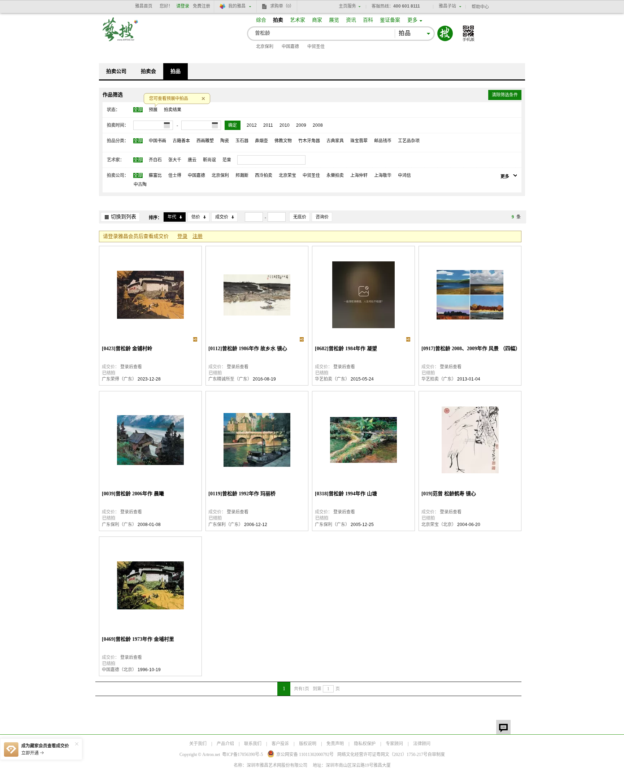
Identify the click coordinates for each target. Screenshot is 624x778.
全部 (138, 109)
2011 (268, 125)
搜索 (445, 33)
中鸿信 (404, 175)
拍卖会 (148, 71)
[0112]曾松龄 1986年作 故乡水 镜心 (247, 348)
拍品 (175, 71)
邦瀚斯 (241, 175)
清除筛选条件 (505, 94)
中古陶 (140, 184)
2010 (285, 125)
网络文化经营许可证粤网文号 (382, 754)
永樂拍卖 (335, 175)
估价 (195, 217)
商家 (317, 20)
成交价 (221, 217)
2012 (252, 125)
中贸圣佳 (316, 46)
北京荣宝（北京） (438, 524)
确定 (232, 125)
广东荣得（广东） (119, 379)
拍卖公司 (116, 71)
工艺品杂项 (409, 140)
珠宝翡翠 (359, 140)
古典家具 (335, 140)
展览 (334, 20)
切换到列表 (123, 217)
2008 (318, 125)
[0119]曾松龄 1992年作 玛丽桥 (242, 493)
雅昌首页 (143, 6)
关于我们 (198, 743)
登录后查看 (131, 366)
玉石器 (241, 140)
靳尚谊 (209, 159)
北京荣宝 (287, 175)
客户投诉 (280, 743)
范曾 (226, 159)
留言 (503, 727)
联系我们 (252, 743)
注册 (197, 236)
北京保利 (264, 46)
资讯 (351, 20)
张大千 (174, 159)
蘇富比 (155, 175)
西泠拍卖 (263, 175)
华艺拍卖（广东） (332, 379)
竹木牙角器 (309, 140)
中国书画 (157, 140)
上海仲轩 (359, 175)
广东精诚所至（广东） (230, 379)
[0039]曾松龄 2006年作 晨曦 (133, 493)
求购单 (282, 6)
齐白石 (155, 159)
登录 (182, 236)
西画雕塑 (205, 140)
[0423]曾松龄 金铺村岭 (127, 348)
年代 (172, 217)
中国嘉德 (290, 46)
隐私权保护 (365, 743)
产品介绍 (225, 743)
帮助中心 (480, 6)
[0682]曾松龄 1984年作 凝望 (346, 348)
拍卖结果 (172, 109)
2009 (301, 125)
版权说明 (307, 743)
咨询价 (322, 217)
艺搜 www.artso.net (121, 33)
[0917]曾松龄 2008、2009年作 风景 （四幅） (470, 348)
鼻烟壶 (261, 140)
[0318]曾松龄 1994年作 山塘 (346, 493)
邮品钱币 (382, 140)
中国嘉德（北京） (119, 669)
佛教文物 (283, 140)
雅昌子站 (447, 6)
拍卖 (278, 20)
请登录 (182, 6)
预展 (153, 109)
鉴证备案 (390, 20)
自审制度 (436, 754)
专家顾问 (394, 743)
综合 (261, 20)
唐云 (192, 159)
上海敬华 (382, 175)
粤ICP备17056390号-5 (242, 754)
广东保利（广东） (119, 524)
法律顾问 (421, 743)
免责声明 (335, 743)
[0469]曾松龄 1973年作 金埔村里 (138, 639)
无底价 (299, 217)
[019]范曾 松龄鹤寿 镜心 (448, 493)
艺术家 (297, 20)
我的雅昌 (237, 6)
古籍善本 (181, 140)
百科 (368, 20)
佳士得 (174, 175)
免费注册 (201, 6)
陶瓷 (224, 140)
